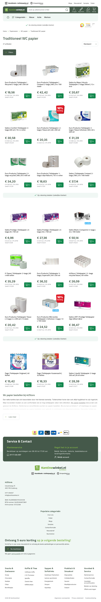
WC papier (24, 31)
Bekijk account (63, 457)
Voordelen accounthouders (89, 582)
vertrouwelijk (16, 554)
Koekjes (7, 581)
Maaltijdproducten (70, 584)
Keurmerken (50, 534)
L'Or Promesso (29, 575)
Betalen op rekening (90, 586)
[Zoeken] (67, 9)
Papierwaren (14, 31)
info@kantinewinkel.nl (12, 495)
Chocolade (8, 578)
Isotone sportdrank (51, 578)
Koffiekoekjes (29, 584)
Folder (93, 3)
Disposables (68, 575)
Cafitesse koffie (30, 572)
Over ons (50, 515)
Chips (7, 584)
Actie (39, 17)
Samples (86, 3)
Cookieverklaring (90, 598)
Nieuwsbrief (78, 3)
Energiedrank (49, 581)
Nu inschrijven (16, 549)
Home (5, 31)
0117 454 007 (15, 454)
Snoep (7, 575)
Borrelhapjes (9, 587)
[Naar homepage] (8, 17)
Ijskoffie (27, 578)
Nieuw (31, 17)
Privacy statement (77, 598)
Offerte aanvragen (90, 589)
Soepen (66, 587)
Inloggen (74, 11)
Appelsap (48, 587)
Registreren (81, 11)
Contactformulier (50, 527)
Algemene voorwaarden (62, 598)
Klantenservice (14, 447)
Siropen (47, 584)
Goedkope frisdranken (52, 575)
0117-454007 (9, 493)
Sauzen (66, 581)
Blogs (70, 3)
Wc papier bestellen (78, 403)
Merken (47, 17)
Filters (11, 52)
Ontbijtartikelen (69, 578)
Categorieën (20, 17)
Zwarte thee (29, 581)
